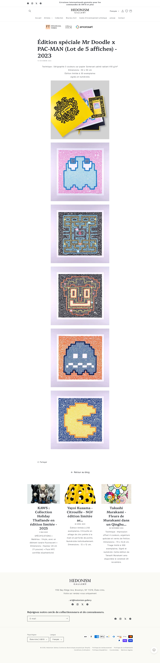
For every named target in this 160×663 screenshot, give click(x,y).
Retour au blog (81, 472)
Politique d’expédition (99, 650)
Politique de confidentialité (123, 647)
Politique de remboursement (102, 647)
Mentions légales (127, 650)
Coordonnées (114, 650)
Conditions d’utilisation (82, 650)
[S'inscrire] (66, 618)
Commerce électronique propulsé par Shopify (74, 647)
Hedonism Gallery (52, 647)
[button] (29, 11)
